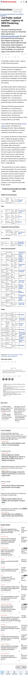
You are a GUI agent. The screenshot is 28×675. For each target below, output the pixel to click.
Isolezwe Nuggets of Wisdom (21, 260)
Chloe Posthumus (4, 592)
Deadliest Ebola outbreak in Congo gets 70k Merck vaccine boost (10, 628)
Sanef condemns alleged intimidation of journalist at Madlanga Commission (8, 541)
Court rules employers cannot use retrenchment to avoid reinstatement (10, 598)
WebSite (19, 376)
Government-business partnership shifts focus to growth (9, 657)
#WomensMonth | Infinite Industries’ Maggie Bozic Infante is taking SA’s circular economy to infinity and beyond (13, 457)
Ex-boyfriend (21, 314)
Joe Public (7, 54)
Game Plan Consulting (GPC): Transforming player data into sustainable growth (7, 552)
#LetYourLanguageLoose (10, 36)
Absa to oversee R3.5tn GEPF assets (9, 562)
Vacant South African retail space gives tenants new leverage (12, 486)
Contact (14, 376)
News (4, 376)
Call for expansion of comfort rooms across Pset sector (10, 570)
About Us (9, 376)
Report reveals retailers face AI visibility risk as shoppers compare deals (13, 500)
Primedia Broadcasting (6, 518)
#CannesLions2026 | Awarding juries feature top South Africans (20, 418)
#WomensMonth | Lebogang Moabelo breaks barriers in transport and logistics (9, 647)
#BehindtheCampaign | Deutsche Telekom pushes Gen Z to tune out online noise (13, 473)
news (2, 14)
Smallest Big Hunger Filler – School (21, 244)
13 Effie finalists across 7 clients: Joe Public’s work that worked (7, 417)
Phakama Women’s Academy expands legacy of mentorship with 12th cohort (10, 638)
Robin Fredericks (4, 651)
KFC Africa (3, 582)
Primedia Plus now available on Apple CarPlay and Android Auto (12, 515)
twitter (21, 14)
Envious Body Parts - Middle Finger (22, 334)
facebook (3, 16)
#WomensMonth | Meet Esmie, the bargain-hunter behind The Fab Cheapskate (10, 588)
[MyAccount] (26, 2)
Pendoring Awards (13, 354)
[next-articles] (26, 408)
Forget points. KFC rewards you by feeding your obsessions (8, 578)
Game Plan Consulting (5, 556)
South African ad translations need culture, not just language (13, 444)
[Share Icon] (19, 534)
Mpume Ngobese (12, 356)
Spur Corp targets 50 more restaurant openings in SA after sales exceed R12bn (10, 530)
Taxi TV (20, 216)
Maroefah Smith (4, 622)
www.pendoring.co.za (11, 14)
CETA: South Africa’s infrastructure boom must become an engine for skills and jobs (8, 608)
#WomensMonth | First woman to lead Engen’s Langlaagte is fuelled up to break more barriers (11, 618)
